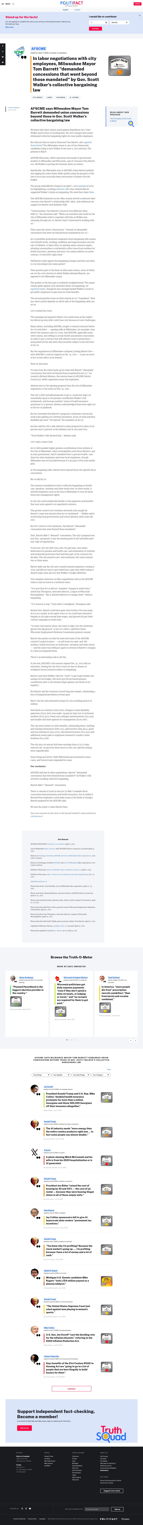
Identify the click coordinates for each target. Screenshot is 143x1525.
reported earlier (38, 289)
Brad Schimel (114, 978)
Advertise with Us (105, 1465)
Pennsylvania (76, 1473)
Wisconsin (75, 1480)
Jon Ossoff (48, 1087)
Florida (74, 1458)
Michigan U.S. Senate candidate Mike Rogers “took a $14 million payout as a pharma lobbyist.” (67, 1280)
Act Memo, (58, 931)
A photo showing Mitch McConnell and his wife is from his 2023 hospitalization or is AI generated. (69, 1160)
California (75, 1456)
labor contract (50, 849)
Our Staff (103, 1458)
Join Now (95, 29)
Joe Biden (47, 1465)
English (65, 10)
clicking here (36, 816)
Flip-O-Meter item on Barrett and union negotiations (67, 874)
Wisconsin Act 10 (40, 881)
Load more (71, 1389)
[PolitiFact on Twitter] (22, 1508)
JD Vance (47, 1458)
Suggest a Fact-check (112, 1491)
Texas (74, 1475)
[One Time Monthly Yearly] (119, 22)
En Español (103, 1461)
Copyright (42, 1519)
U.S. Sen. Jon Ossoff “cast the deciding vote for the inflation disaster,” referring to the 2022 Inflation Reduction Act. (70, 1337)
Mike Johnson (48, 1463)
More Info (9, 27)
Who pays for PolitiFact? (108, 1463)
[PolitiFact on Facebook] (26, 1508)
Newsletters (104, 1470)
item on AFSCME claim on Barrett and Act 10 (64, 870)
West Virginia (76, 1477)
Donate (137, 4)
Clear (109, 1069)
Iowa (73, 1461)
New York (75, 1468)
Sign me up (24, 1428)
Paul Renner (49, 1210)
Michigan (75, 1463)
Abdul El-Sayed (50, 1271)
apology (82, 186)
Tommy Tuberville (51, 1356)
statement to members (56, 844)
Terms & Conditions (19, 1519)
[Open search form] (13, 4)
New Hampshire (77, 1465)
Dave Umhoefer (14, 107)
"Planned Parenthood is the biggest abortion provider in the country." (27, 989)
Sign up (117, 1509)
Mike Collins (49, 1328)
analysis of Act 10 (60, 926)
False (91, 192)
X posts (47, 1150)
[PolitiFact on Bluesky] (30, 1508)
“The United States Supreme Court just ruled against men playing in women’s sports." (68, 1309)
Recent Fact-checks (106, 1483)
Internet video (63, 189)
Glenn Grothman (26, 978)
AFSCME (38, 49)
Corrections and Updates (108, 1468)
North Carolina (77, 1470)
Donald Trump (50, 1122)
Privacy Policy (32, 1519)
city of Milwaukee (71, 863)
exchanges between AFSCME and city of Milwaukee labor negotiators (65, 856)
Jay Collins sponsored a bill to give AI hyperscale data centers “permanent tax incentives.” (68, 1220)
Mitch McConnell (49, 1461)
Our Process (104, 1456)
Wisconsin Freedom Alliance (76, 978)
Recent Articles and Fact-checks (110, 1480)
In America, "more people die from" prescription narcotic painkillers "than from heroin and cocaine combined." (116, 993)
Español (77, 10)
